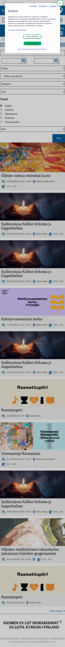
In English (53, 6)
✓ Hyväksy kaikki (32, 43)
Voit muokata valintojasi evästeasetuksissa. (32, 49)
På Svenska (43, 6)
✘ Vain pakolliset (32, 36)
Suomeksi (33, 6)
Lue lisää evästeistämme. (17, 30)
